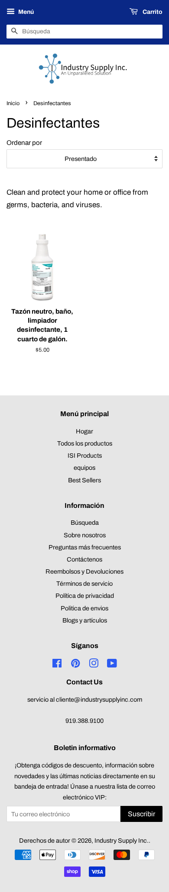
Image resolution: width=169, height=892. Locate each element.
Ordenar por (24, 142)
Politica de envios (84, 608)
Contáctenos (84, 559)
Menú (25, 12)
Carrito (151, 12)
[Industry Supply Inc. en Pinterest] (75, 664)
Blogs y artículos (84, 620)
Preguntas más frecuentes (85, 547)
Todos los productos (84, 443)
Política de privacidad (84, 595)
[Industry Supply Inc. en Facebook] (57, 664)
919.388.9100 (84, 720)
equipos (84, 467)
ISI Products (85, 455)
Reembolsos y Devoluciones (85, 571)
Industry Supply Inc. (121, 840)
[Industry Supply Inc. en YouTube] (112, 664)
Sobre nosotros (85, 535)
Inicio (13, 103)
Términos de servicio (84, 583)
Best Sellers (84, 480)
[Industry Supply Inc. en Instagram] (93, 664)
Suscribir (141, 814)
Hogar (84, 431)
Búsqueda (85, 522)
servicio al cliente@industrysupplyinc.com (84, 699)
